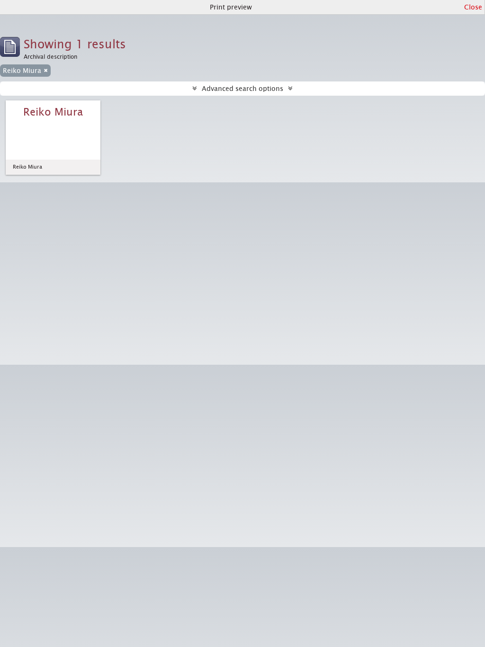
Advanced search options (242, 88)
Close (473, 7)
